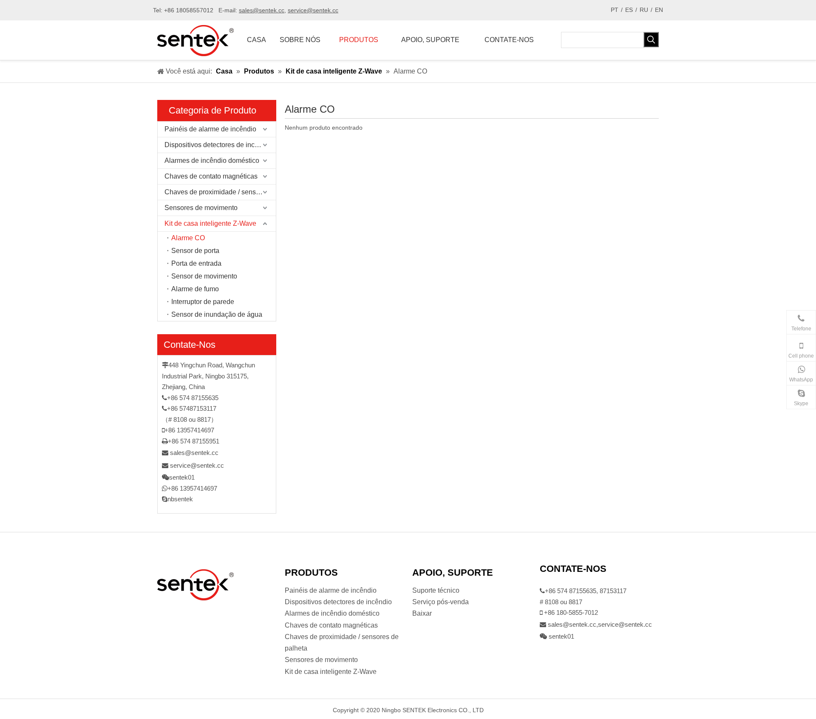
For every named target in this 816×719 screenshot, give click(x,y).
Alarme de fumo (195, 289)
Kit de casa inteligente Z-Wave (210, 223)
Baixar (422, 613)
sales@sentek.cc (194, 452)
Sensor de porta (195, 250)
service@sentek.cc (197, 465)
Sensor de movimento (204, 276)
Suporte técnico (435, 590)
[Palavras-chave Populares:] (651, 39)
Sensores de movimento (201, 207)
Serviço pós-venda (440, 601)
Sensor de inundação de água (216, 314)
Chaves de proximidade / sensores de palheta (220, 192)
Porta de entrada (196, 263)
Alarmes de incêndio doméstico (211, 160)
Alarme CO (188, 238)
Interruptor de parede (202, 301)
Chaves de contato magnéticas (211, 176)
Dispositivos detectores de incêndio (218, 144)
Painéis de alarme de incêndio (210, 129)
